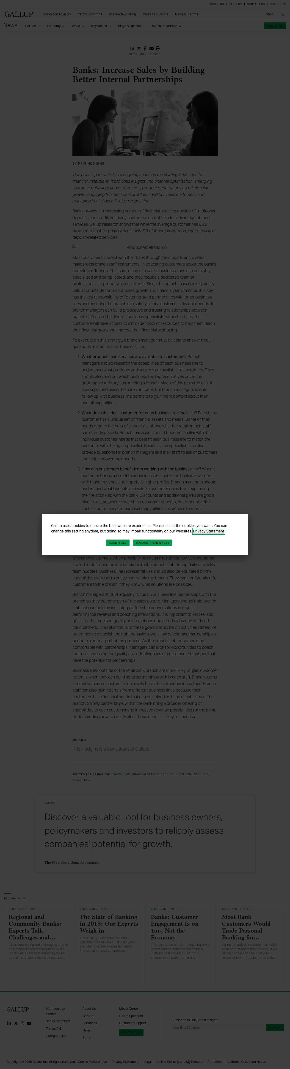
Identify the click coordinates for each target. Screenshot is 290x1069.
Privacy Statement (208, 531)
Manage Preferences (153, 542)
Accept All (118, 542)
